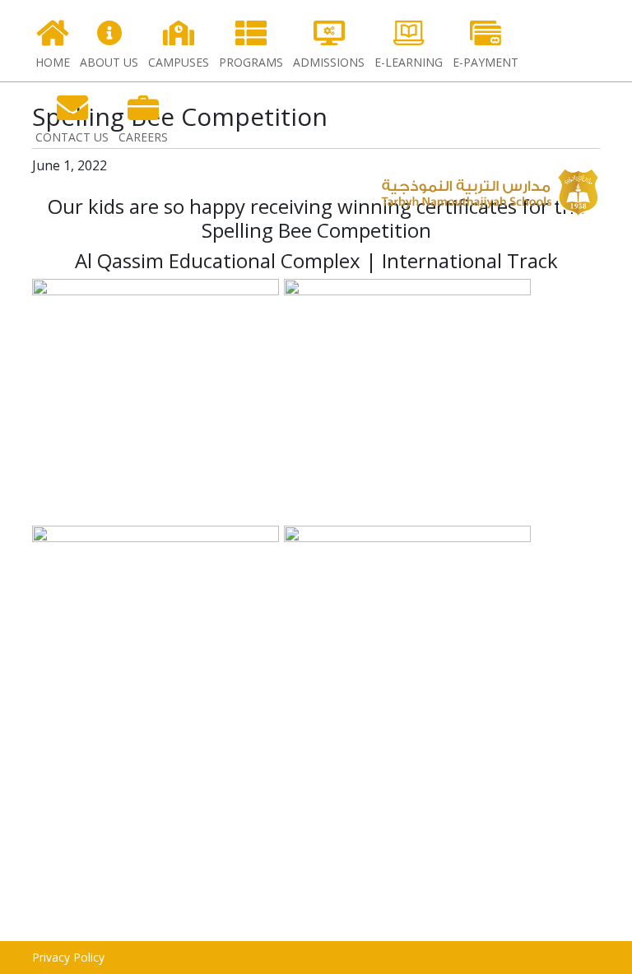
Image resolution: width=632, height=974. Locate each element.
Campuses (178, 62)
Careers (143, 137)
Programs (251, 62)
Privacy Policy (68, 957)
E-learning (408, 62)
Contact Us (72, 137)
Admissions (329, 62)
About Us (109, 62)
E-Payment (485, 62)
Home (52, 62)
